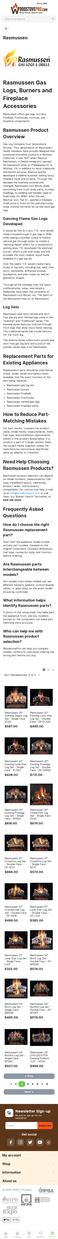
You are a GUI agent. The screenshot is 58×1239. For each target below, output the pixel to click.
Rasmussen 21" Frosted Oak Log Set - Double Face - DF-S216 (15, 911)
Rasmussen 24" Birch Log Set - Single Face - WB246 (14, 1008)
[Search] (53, 18)
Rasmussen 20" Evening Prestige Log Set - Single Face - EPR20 (14, 814)
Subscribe (45, 1125)
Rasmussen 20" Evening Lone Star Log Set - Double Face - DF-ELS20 (41, 717)
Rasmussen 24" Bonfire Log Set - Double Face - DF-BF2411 (41, 1008)
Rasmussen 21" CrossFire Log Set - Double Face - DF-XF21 (15, 863)
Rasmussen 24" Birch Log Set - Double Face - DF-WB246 (41, 960)
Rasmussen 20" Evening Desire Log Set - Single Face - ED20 (16, 717)
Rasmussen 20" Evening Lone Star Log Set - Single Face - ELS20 (16, 766)
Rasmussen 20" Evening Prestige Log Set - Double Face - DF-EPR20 (40, 766)
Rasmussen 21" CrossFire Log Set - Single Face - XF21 (40, 863)
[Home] (6, 28)
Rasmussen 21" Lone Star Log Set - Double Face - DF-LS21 (41, 911)
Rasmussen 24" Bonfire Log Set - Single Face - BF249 (15, 1057)
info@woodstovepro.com (25, 493)
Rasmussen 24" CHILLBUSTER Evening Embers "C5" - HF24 (39, 1057)
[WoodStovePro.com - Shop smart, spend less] (29, 7)
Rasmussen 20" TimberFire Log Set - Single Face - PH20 (41, 814)
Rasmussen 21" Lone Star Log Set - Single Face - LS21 (16, 960)
